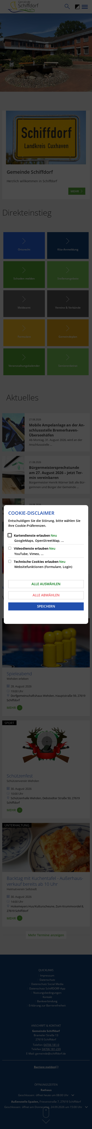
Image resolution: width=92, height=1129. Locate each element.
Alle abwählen (46, 595)
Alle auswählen (46, 584)
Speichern (46, 606)
